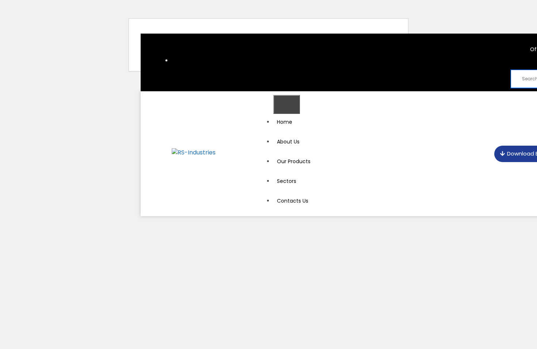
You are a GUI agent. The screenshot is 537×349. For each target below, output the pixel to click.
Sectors (286, 181)
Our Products (294, 161)
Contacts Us (292, 200)
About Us (288, 141)
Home (284, 122)
